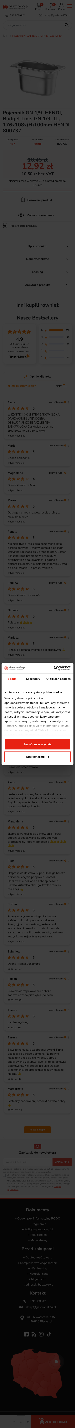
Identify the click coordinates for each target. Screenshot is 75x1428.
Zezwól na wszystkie (37, 744)
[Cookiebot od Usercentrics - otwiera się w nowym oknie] (54, 668)
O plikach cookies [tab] (58, 678)
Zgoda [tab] (12, 678)
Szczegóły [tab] (33, 678)
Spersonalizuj (35, 756)
